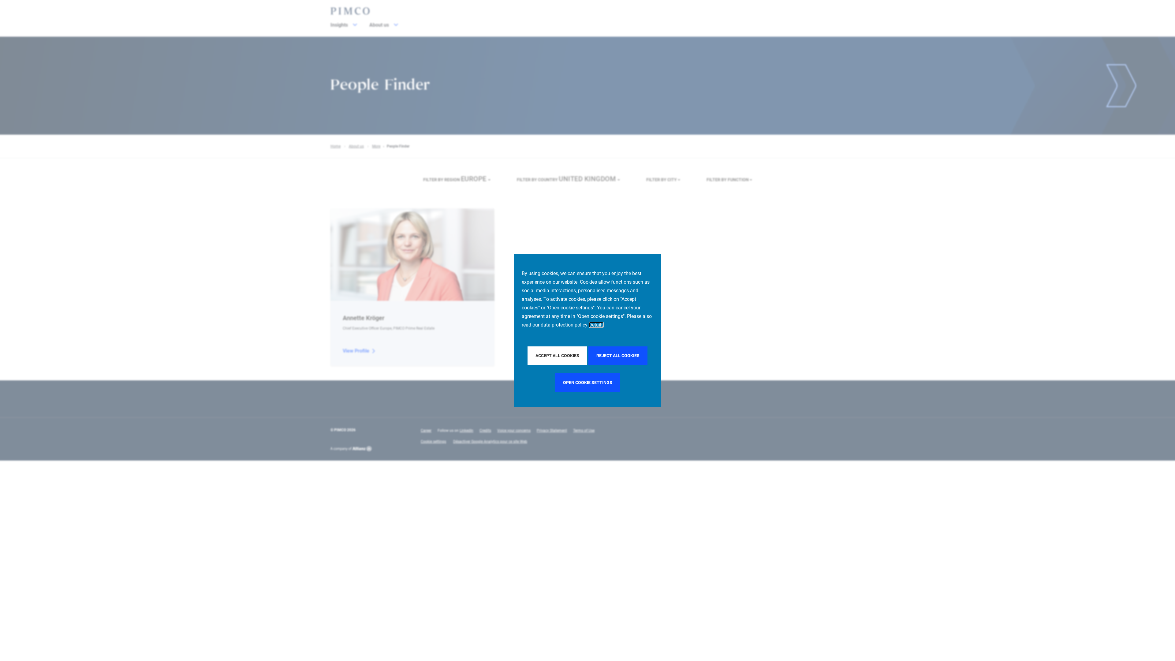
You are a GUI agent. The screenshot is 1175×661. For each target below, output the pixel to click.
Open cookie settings (587, 382)
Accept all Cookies (557, 355)
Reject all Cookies (618, 355)
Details (596, 325)
